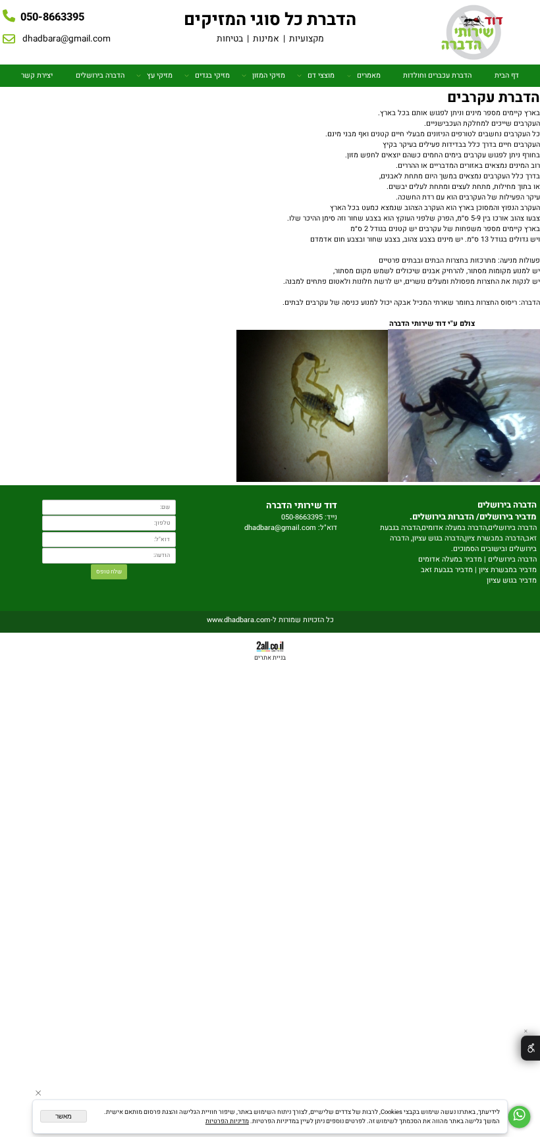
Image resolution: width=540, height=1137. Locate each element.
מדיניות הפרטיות (227, 1121)
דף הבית (507, 75)
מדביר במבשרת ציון (508, 570)
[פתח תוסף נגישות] (530, 1048)
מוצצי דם (321, 75)
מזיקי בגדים (212, 75)
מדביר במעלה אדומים (450, 559)
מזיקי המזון (268, 75)
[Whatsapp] (519, 1116)
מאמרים (369, 75)
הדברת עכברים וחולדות (437, 75)
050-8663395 (52, 17)
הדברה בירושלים (100, 75)
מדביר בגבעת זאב (447, 570)
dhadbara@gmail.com (66, 38)
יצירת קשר (37, 75)
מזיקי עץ (160, 75)
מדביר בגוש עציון (512, 580)
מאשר (63, 1116)
